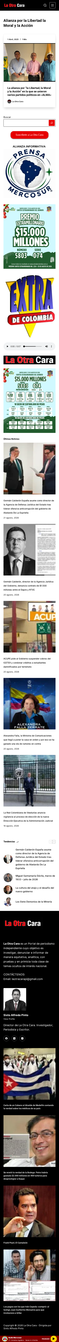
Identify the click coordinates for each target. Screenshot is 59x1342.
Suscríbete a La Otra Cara (29, 135)
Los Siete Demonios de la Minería (34, 901)
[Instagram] (22, 1038)
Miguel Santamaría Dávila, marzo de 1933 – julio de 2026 (35, 877)
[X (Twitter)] (14, 1038)
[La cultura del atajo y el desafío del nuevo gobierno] (8, 889)
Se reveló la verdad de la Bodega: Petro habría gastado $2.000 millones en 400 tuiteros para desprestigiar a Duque (25, 1175)
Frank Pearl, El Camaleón (15, 1243)
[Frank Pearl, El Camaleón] (29, 1211)
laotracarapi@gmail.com (27, 979)
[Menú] (52, 5)
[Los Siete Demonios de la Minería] (8, 901)
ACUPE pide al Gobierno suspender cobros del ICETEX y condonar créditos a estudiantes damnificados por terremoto (27, 662)
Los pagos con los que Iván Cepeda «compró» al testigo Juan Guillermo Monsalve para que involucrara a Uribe (26, 1309)
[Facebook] (6, 1038)
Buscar (7, 117)
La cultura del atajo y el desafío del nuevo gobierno (35, 889)
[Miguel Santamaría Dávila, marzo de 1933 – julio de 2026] (8, 877)
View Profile (9, 1019)
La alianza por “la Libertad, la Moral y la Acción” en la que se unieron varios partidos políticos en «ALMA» (29, 91)
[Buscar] (45, 5)
